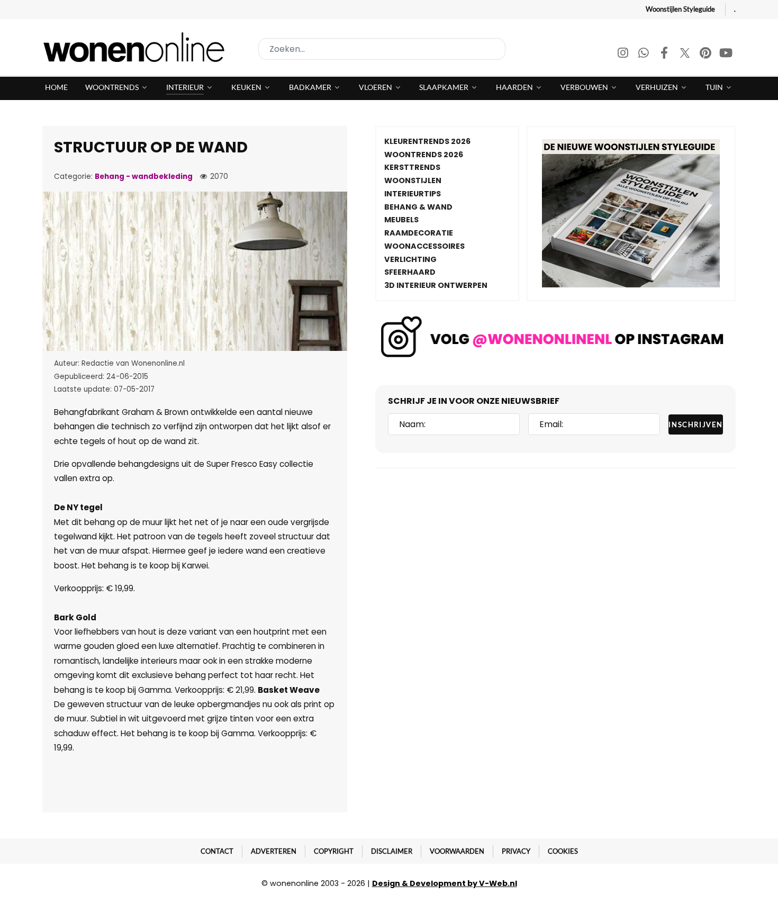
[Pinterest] (706, 54)
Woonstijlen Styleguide (680, 9)
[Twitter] (685, 54)
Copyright (334, 851)
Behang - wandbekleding (144, 176)
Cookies (563, 851)
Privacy (516, 851)
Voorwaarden (457, 851)
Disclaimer (391, 851)
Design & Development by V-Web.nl (444, 883)
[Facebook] (665, 54)
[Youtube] (726, 54)
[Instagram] (623, 54)
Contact (217, 851)
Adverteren (273, 851)
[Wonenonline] (137, 47)
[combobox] (381, 49)
